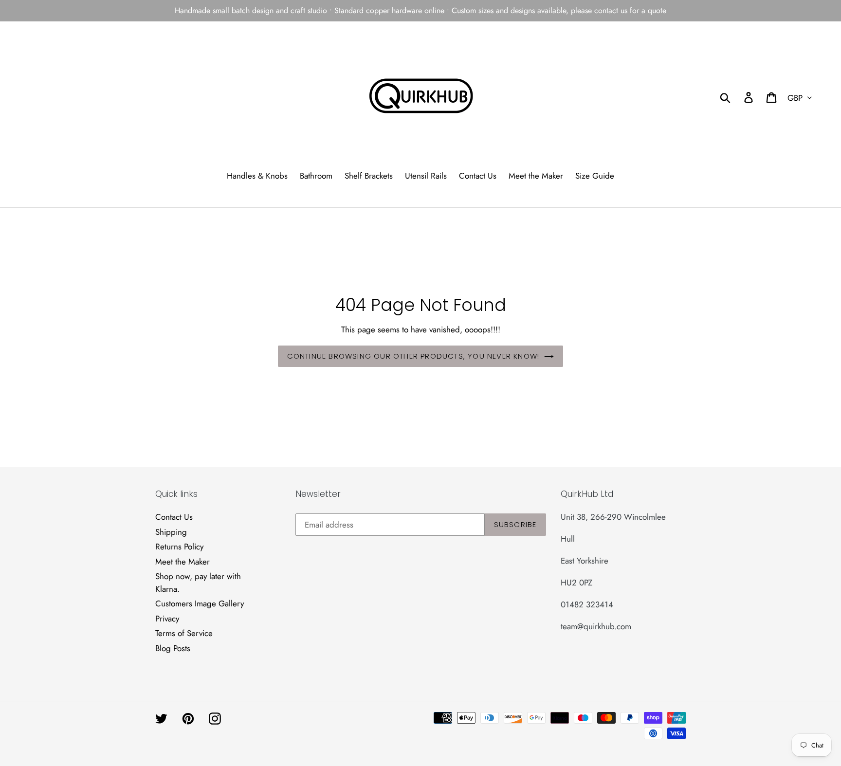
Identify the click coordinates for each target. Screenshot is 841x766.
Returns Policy (179, 546)
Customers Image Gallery (199, 603)
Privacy (167, 618)
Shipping (171, 532)
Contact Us (174, 517)
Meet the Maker (182, 561)
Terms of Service (184, 633)
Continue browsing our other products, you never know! (413, 356)
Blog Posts (172, 648)
